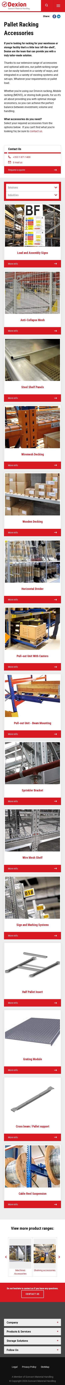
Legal (15, 1366)
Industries (13, 195)
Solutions (13, 187)
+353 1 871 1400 (21, 157)
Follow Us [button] (12, 1350)
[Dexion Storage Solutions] (16, 6)
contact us (36, 131)
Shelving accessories (44, 1270)
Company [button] (12, 1322)
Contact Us (33, 1293)
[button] (6, 1257)
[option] (20, 1257)
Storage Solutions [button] (17, 1341)
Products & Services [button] (19, 1331)
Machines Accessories (20, 1272)
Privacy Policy (29, 1366)
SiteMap (45, 1366)
